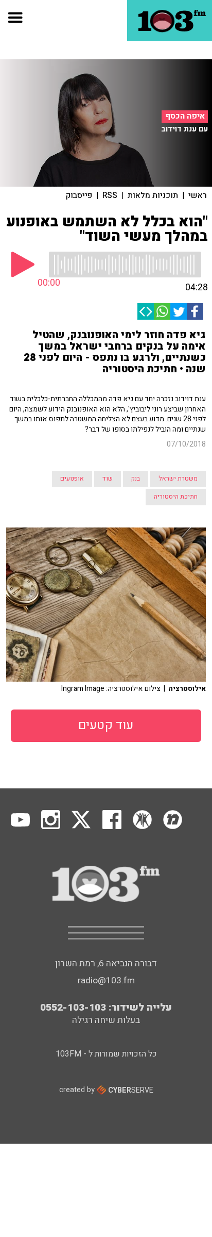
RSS (109, 195)
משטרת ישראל (178, 478)
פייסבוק (79, 195)
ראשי (197, 195)
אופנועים (72, 478)
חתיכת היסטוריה (176, 496)
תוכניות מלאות (153, 195)
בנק (135, 478)
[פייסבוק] (195, 311)
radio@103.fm (106, 980)
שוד (107, 478)
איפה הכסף (185, 116)
